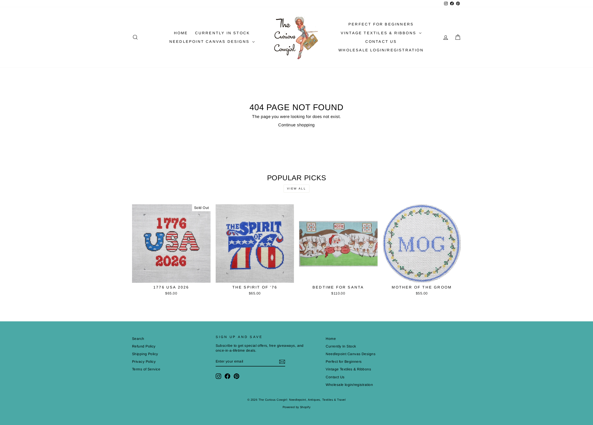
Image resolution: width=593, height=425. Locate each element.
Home (181, 33)
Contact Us (381, 41)
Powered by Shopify (296, 407)
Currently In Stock (222, 33)
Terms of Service (146, 369)
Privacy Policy (144, 361)
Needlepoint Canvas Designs (210, 41)
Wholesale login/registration (381, 50)
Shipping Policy (145, 354)
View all (296, 188)
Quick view (171, 277)
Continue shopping (296, 125)
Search (138, 339)
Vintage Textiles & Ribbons (379, 33)
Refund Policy (144, 346)
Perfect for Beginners (381, 24)
